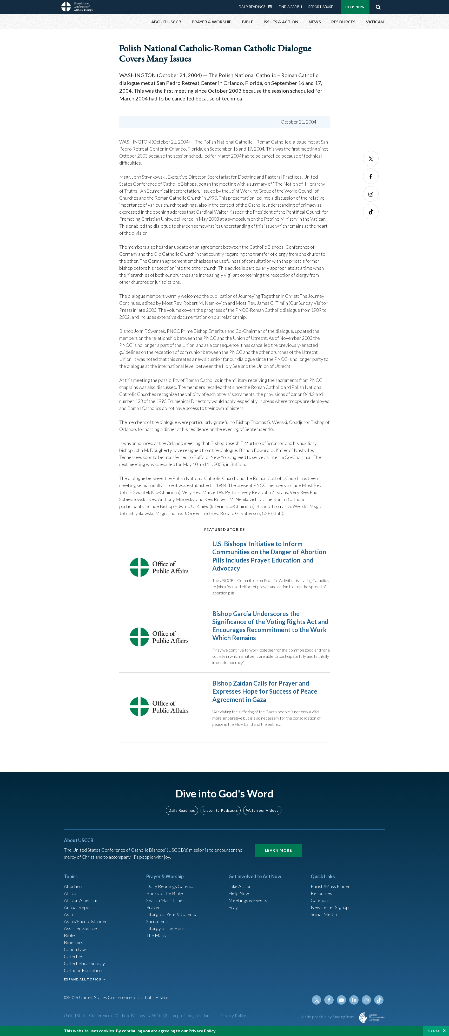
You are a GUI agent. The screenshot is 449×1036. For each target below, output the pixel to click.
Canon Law (75, 949)
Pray (233, 907)
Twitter (371, 158)
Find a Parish (290, 7)
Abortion (73, 886)
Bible (69, 935)
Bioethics (73, 942)
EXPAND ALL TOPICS (82, 979)
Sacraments (157, 921)
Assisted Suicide (80, 928)
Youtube (341, 1000)
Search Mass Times (165, 900)
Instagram (371, 194)
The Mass (156, 935)
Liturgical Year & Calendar (172, 914)
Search (378, 7)
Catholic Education (83, 970)
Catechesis (75, 956)
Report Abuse (320, 7)
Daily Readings (252, 7)
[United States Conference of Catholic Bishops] (77, 7)
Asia (68, 914)
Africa (70, 893)
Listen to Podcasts (220, 810)
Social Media (324, 914)
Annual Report (78, 907)
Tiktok (371, 211)
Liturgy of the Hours (166, 928)
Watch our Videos (262, 810)
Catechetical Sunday (84, 963)
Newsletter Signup (330, 907)
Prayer (153, 907)
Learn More (278, 850)
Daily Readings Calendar (272, 6)
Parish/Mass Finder (330, 886)
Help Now (355, 7)
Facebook (371, 176)
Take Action (240, 886)
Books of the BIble (164, 893)
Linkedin (354, 1000)
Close (434, 1031)
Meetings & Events (247, 900)
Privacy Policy (233, 1015)
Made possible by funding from (328, 1016)
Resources (321, 893)
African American (81, 900)
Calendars (321, 900)
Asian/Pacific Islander (85, 921)
